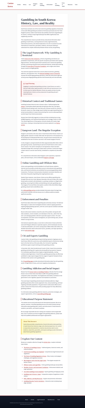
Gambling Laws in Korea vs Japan (32, 374)
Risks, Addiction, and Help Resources (33, 378)
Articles (19, 4)
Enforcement (50, 4)
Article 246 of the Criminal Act (32, 59)
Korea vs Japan (63, 4)
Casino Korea (11, 5)
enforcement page (29, 230)
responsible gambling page (44, 294)
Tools (76, 4)
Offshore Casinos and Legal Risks (32, 365)
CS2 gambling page (28, 261)
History (24, 4)
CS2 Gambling (57, 4)
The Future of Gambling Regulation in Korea (35, 356)
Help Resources (51, 399)
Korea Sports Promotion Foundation (36, 66)
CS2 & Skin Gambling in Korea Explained (34, 371)
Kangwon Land (35, 4)
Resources (70, 4)
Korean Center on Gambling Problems (39, 272)
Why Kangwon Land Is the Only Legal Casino (35, 360)
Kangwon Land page (49, 157)
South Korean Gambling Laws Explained (34, 352)
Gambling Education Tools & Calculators (34, 381)
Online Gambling (42, 4)
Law (30, 4)
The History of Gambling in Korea (32, 347)
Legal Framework (41, 399)
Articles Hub (47, 342)
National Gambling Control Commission (50, 73)
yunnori (23, 106)
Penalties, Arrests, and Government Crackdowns (36, 367)
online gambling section (29, 190)
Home (26, 399)
